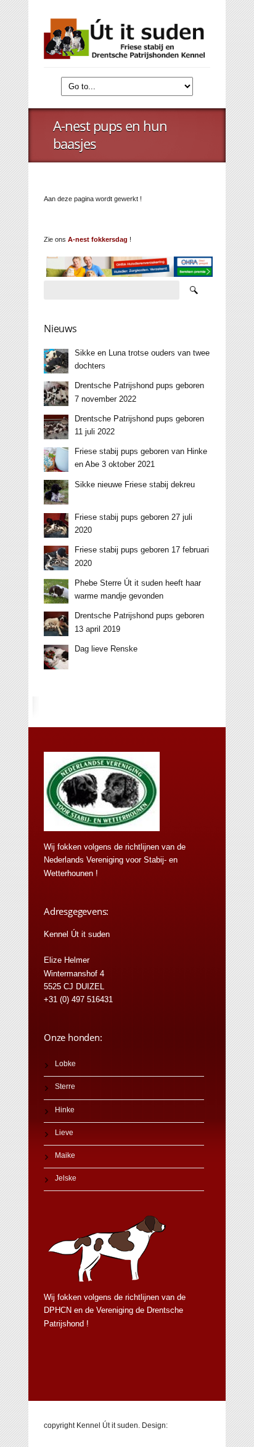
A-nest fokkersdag (98, 239)
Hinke (65, 1110)
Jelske (65, 1178)
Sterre (65, 1086)
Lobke (65, 1063)
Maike (65, 1155)
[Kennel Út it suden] (127, 38)
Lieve (64, 1132)
